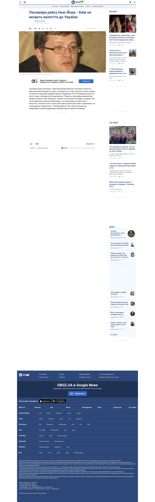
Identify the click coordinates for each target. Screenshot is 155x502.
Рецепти (41, 435)
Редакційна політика (42, 148)
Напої (50, 435)
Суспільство (117, 407)
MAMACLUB (58, 447)
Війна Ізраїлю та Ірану (77, 6)
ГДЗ (40, 424)
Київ (40, 413)
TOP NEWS (113, 123)
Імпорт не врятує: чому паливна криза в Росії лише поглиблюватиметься (118, 324)
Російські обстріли (97, 6)
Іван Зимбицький (115, 297)
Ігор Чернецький (115, 307)
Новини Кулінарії (62, 435)
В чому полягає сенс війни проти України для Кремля (120, 244)
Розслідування (87, 407)
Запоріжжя (59, 413)
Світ (51, 407)
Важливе (113, 11)
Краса (58, 452)
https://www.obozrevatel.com (77, 460)
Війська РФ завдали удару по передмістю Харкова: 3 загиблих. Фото (121, 184)
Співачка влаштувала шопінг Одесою (120, 42)
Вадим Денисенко (115, 260)
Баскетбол (51, 418)
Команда (61, 374)
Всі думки (114, 334)
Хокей (61, 418)
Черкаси (79, 413)
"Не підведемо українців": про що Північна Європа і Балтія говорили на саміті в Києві (122, 149)
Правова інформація (84, 374)
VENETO (88, 6)
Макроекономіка (59, 441)
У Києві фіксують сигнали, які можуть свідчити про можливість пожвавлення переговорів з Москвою (120, 172)
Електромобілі (54, 430)
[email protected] (40, 488)
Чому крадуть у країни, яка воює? (118, 293)
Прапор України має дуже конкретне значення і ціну (119, 303)
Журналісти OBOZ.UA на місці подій (109, 377)
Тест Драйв (42, 430)
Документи (62, 377)
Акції (65, 430)
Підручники (50, 424)
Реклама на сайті (43, 377)
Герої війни (55, 6)
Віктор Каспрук (114, 248)
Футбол (41, 418)
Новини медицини (44, 447)
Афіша (40, 452)
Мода (67, 452)
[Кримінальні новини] (64, 148)
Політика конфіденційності (106, 374)
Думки (112, 227)
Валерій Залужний (115, 237)
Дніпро (69, 413)
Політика (38, 407)
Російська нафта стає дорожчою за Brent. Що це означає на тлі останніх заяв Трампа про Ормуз (119, 255)
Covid (67, 447)
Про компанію (43, 374)
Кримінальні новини (40, 21)
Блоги (99, 407)
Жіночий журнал (78, 452)
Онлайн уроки (62, 424)
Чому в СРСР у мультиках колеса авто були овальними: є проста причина (118, 53)
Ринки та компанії (44, 441)
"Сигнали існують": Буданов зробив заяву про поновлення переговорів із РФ (122, 166)
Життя (68, 407)
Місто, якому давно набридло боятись (117, 313)
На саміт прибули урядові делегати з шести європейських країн (122, 154)
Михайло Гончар (115, 329)
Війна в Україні (64, 6)
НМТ (88, 424)
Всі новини (132, 407)
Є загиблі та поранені (115, 189)
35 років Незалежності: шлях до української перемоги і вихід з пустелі (118, 233)
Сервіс (73, 430)
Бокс (69, 418)
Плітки (49, 452)
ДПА (73, 424)
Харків (48, 413)
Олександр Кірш (115, 317)
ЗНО (80, 424)
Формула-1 (79, 418)
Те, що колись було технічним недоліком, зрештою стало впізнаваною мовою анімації (117, 59)
